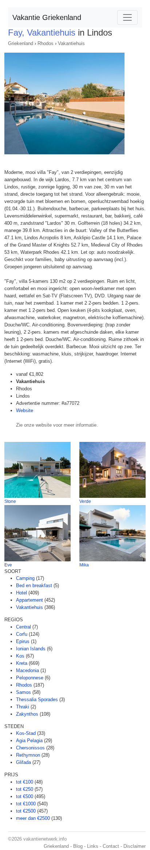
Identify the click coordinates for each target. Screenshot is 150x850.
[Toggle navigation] (127, 17)
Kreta (21, 663)
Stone (10, 501)
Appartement (29, 600)
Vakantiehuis (71, 43)
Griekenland (20, 43)
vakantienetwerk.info (45, 839)
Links (92, 846)
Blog (78, 846)
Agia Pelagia (29, 740)
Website (24, 410)
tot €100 (24, 782)
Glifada (23, 762)
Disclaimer (134, 846)
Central (23, 627)
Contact (111, 846)
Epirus (22, 641)
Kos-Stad (26, 733)
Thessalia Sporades (37, 699)
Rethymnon (28, 755)
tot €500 (24, 796)
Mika (84, 565)
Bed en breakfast (34, 585)
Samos (23, 692)
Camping (25, 578)
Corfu (21, 634)
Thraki (22, 706)
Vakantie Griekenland (46, 17)
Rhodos (46, 43)
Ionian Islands (31, 648)
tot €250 (24, 789)
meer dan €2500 (33, 818)
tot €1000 (26, 803)
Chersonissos (30, 748)
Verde (85, 501)
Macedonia (27, 670)
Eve (8, 565)
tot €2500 (26, 811)
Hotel (21, 592)
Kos (20, 656)
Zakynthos (27, 714)
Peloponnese (29, 677)
